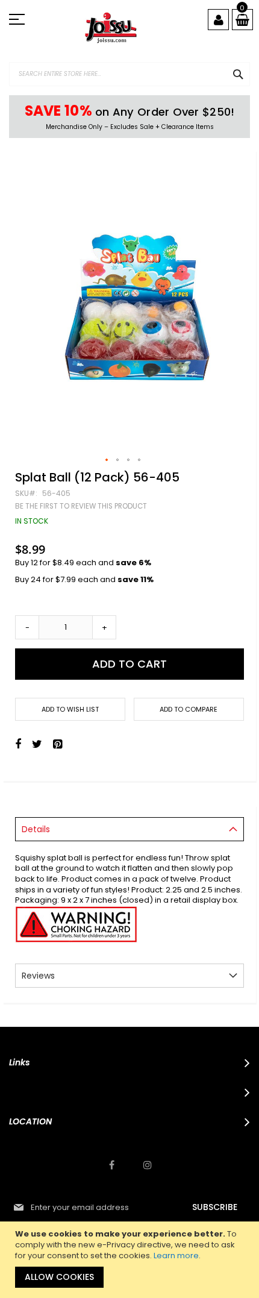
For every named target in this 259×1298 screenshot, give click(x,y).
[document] (131, 1260)
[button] (107, 460)
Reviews (38, 976)
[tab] (129, 829)
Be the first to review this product (81, 506)
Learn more (176, 1255)
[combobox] (129, 74)
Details (36, 829)
